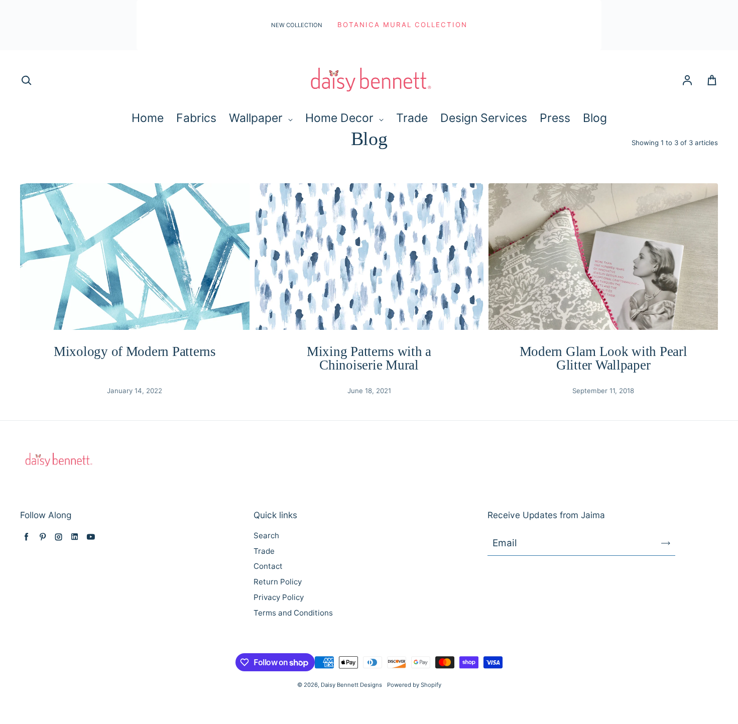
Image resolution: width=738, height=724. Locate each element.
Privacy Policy (279, 597)
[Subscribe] (665, 543)
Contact (268, 566)
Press (555, 118)
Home (148, 118)
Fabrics (196, 118)
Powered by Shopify (414, 684)
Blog (595, 118)
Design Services (483, 118)
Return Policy (278, 581)
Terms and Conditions (293, 613)
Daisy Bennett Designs (351, 684)
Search (266, 535)
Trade (412, 118)
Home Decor (341, 118)
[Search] (26, 81)
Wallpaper (257, 118)
